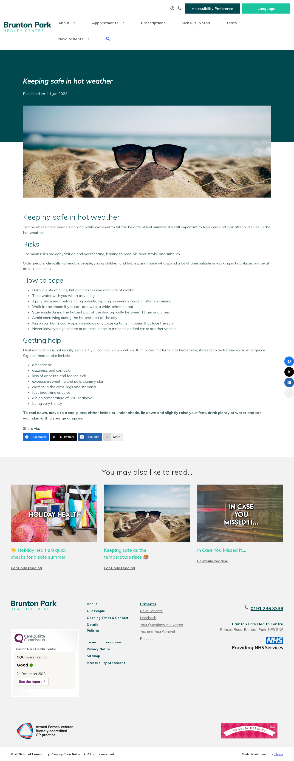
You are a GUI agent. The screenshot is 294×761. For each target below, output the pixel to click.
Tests (231, 22)
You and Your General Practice (157, 632)
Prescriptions (153, 22)
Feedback (148, 617)
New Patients (71, 39)
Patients (148, 604)
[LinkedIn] (289, 382)
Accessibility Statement (106, 663)
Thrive (278, 754)
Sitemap (93, 656)
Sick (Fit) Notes (196, 22)
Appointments (105, 22)
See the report (30, 681)
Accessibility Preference (212, 8)
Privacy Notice (98, 649)
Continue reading (26, 568)
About (64, 22)
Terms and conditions (104, 642)
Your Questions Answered (161, 624)
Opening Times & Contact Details (107, 618)
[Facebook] (289, 361)
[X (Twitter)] (289, 372)
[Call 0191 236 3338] (180, 8)
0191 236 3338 (267, 608)
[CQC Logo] (29, 642)
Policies (93, 631)
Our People (96, 611)
